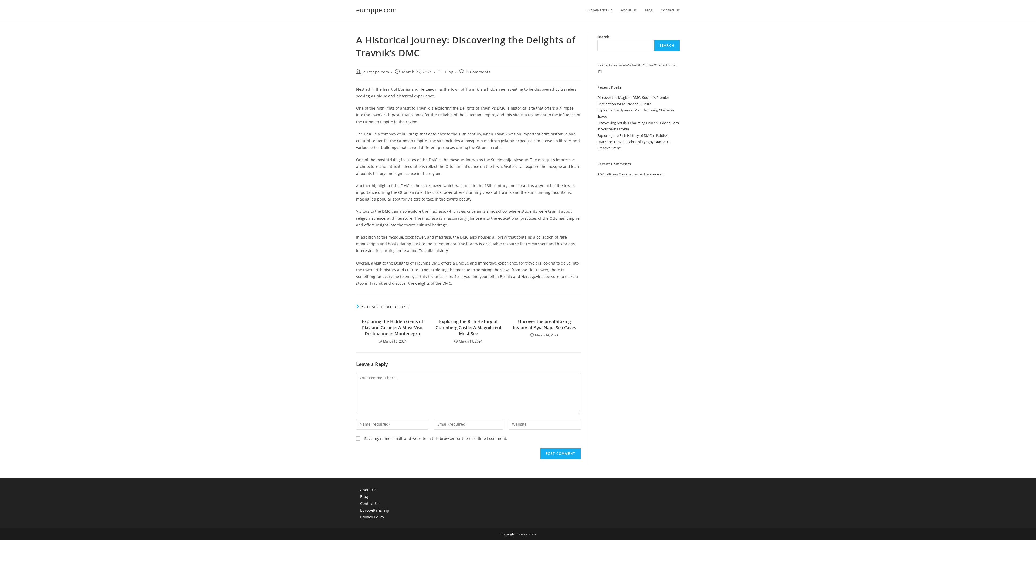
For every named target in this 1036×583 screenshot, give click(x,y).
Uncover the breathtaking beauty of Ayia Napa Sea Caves (544, 324)
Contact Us (370, 503)
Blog (449, 71)
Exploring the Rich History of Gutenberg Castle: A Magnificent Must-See (468, 327)
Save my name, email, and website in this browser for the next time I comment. (435, 438)
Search (603, 36)
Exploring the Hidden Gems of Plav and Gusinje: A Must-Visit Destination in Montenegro (392, 327)
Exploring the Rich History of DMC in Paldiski (632, 135)
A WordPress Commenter (617, 174)
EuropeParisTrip (374, 510)
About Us (368, 489)
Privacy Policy (372, 517)
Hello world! (653, 174)
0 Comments (478, 71)
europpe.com (376, 9)
